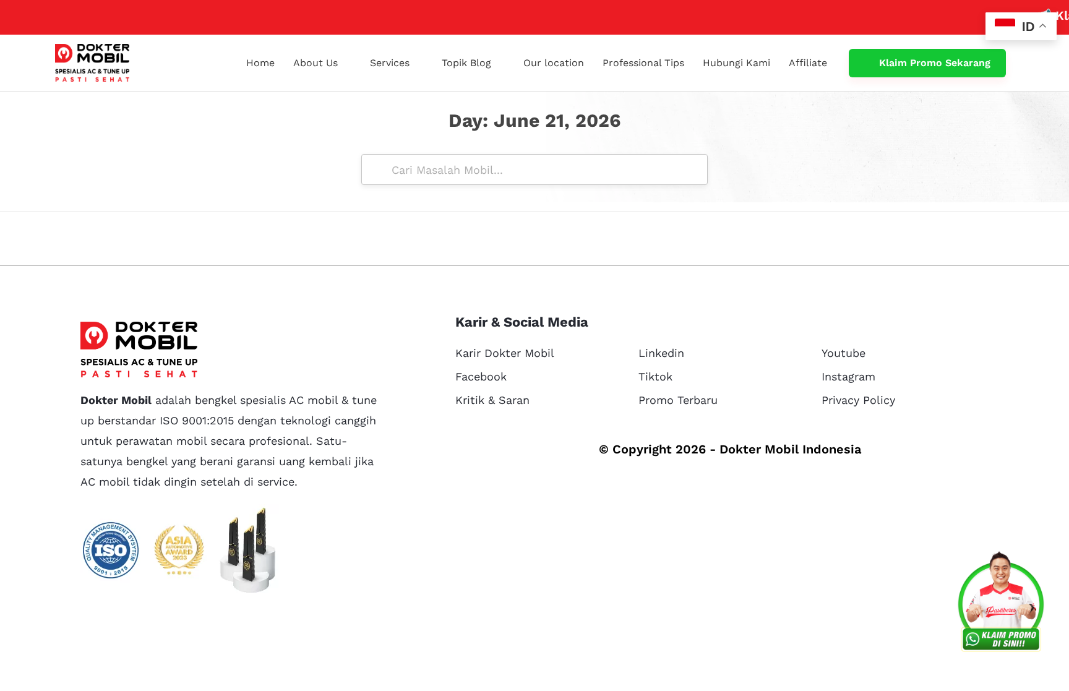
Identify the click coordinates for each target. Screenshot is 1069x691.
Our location (553, 63)
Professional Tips (643, 63)
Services (390, 63)
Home (260, 63)
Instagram (848, 376)
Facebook (481, 376)
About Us (315, 63)
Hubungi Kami (736, 63)
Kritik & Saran (492, 399)
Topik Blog (466, 63)
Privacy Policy (858, 399)
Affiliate (808, 63)
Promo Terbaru (678, 399)
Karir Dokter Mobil (504, 352)
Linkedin (661, 352)
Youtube (843, 352)
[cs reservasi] (1001, 604)
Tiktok (655, 376)
